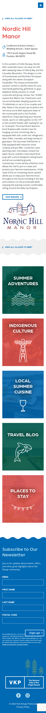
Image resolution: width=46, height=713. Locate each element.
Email (5, 577)
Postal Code (9, 615)
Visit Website (12, 196)
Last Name (8, 602)
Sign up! (34, 632)
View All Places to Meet (18, 18)
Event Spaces (31, 48)
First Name (8, 590)
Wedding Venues (15, 48)
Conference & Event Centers (20, 45)
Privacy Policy (23, 707)
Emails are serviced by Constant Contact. (15, 644)
